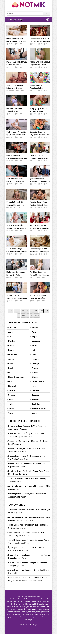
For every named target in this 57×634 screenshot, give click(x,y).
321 (46, 311)
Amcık (11, 332)
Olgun (35, 377)
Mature (35, 368)
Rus (34, 386)
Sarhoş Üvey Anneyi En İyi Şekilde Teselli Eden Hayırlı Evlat (16, 135)
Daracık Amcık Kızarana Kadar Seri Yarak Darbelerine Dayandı (16, 65)
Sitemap (28, 624)
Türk (10, 404)
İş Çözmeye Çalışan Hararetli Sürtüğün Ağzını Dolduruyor (38, 298)
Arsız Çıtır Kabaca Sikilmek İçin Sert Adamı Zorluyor (16, 298)
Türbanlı (36, 399)
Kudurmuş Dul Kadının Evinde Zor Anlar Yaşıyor (15, 275)
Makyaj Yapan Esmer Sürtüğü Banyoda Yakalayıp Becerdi (38, 111)
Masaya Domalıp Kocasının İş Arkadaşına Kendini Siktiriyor (16, 158)
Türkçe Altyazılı (39, 408)
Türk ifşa (36, 404)
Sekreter (35, 390)
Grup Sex (12, 354)
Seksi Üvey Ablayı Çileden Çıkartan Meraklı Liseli (16, 252)
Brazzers (36, 341)
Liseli (10, 368)
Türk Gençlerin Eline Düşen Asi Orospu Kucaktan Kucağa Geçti (16, 88)
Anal (34, 332)
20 (27, 311)
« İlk (10, 311)
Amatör (35, 327)
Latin (10, 363)
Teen (10, 399)
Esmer (11, 350)
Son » (36, 315)
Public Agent (38, 381)
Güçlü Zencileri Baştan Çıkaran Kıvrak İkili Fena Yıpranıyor (40, 41)
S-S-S (22, 624)
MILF (10, 372)
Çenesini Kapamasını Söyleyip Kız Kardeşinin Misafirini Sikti (40, 135)
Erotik (34, 345)
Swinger (12, 395)
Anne (10, 336)
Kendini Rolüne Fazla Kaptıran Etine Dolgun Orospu (39, 205)
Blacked (11, 341)
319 (35, 311)
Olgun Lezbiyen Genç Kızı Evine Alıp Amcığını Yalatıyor (39, 252)
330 (23, 315)
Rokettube (12, 386)
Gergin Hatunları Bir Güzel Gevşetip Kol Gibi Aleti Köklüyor (16, 41)
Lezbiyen (36, 363)
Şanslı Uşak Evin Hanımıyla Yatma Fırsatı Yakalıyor (40, 182)
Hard (34, 354)
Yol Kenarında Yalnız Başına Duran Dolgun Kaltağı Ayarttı (15, 182)
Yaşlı (10, 413)
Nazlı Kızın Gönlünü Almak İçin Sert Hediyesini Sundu (14, 111)
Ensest (11, 345)
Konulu (35, 359)
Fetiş (34, 350)
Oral (10, 381)
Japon (11, 359)
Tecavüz (35, 395)
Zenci (34, 413)
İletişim (35, 624)
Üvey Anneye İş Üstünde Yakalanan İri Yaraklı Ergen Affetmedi (40, 158)
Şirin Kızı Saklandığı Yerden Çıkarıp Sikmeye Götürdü (16, 228)
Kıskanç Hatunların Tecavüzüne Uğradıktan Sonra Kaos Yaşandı (39, 228)
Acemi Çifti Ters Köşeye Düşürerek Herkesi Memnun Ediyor (40, 65)
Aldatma (12, 327)
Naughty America (16, 377)
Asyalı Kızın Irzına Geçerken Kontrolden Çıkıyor (28, 570)
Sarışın (11, 390)
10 (23, 311)
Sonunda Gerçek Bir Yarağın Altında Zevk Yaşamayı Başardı (15, 205)
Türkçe (11, 408)
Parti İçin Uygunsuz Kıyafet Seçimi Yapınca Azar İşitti (39, 275)
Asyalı (35, 336)
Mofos (35, 372)
